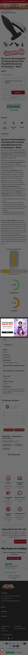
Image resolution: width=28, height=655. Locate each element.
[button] (1, 649)
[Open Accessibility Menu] (1, 653)
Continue (7, 332)
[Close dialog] (26, 319)
